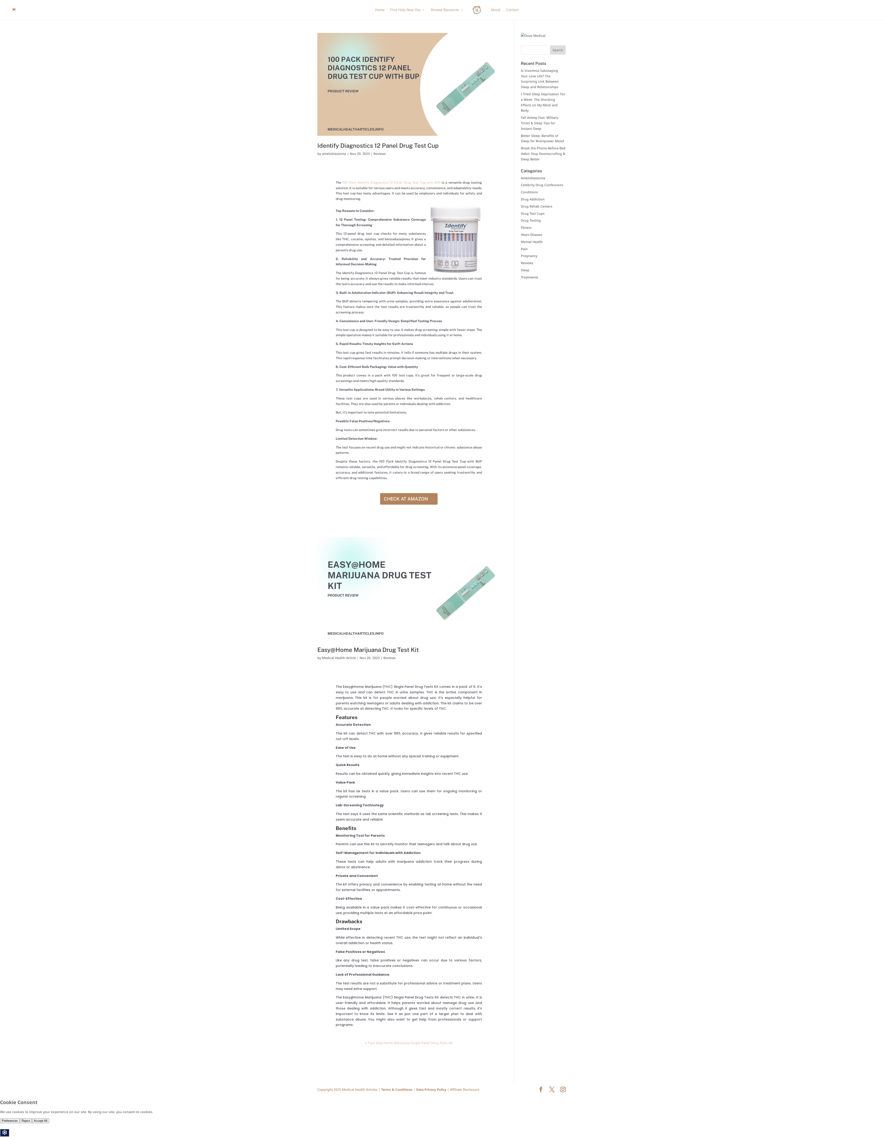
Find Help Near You (405, 10)
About (495, 10)
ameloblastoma (334, 153)
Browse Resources (445, 10)
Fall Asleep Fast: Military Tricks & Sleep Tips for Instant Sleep (539, 123)
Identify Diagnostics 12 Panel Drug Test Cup (378, 145)
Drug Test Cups (533, 213)
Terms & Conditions (397, 1089)
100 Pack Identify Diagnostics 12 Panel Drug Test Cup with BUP (392, 182)
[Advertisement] (549, 315)
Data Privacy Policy (431, 1089)
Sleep (525, 270)
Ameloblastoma (533, 178)
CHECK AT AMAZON (406, 499)
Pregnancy (529, 256)
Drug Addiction (533, 199)
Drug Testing (531, 220)
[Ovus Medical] (533, 35)
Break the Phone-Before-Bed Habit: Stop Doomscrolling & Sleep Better (543, 153)
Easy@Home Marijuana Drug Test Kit (368, 649)
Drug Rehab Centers (536, 206)
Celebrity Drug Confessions (542, 185)
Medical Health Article (339, 658)
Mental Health (532, 242)
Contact (512, 10)
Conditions (529, 192)
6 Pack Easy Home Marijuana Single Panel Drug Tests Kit (409, 1043)
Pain (524, 249)
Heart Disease (531, 234)
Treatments (529, 277)
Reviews (379, 153)
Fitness (526, 227)
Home (379, 10)
